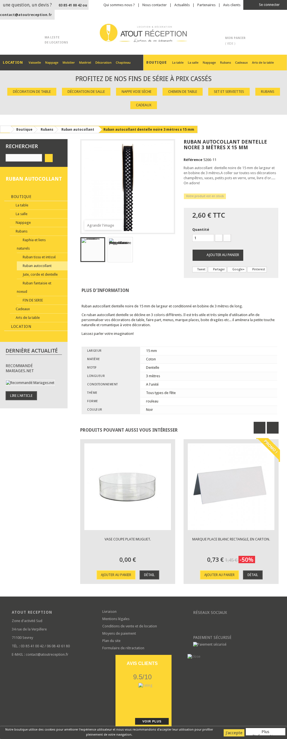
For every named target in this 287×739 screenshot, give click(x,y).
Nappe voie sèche (136, 91)
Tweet (200, 269)
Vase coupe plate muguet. (128, 539)
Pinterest (258, 269)
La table (178, 62)
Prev (259, 428)
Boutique (21, 196)
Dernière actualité (32, 350)
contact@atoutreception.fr (26, 15)
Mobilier (69, 62)
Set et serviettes (229, 91)
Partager (218, 269)
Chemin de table (182, 91)
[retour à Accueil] (5, 129)
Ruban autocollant (37, 266)
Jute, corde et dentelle (40, 274)
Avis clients (231, 5)
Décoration (103, 62)
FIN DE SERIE (32, 300)
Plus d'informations (265, 732)
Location (20, 326)
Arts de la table (263, 62)
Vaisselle (35, 62)
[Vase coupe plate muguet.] (127, 486)
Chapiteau (123, 62)
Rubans (225, 62)
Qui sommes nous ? (119, 5)
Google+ (238, 269)
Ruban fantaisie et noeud (34, 287)
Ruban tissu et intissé (39, 257)
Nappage (51, 62)
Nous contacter (154, 5)
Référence (193, 160)
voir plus (151, 721)
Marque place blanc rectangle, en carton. (231, 539)
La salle (193, 62)
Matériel (85, 62)
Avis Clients (142, 663)
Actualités (182, 5)
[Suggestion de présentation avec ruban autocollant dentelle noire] (120, 249)
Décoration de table (32, 91)
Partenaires (206, 5)
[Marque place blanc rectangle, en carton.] (231, 486)
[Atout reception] (143, 33)
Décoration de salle (86, 91)
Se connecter (269, 5)
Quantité (200, 229)
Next (273, 428)
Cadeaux (241, 62)
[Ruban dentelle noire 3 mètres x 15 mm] (92, 249)
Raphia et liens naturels (31, 244)
